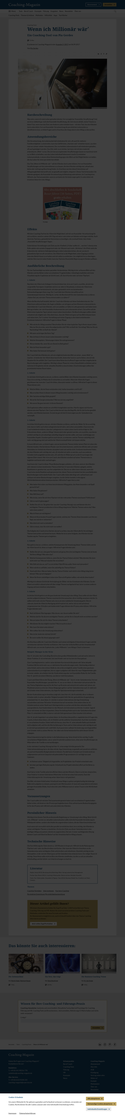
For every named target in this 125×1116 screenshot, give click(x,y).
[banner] (62, 558)
